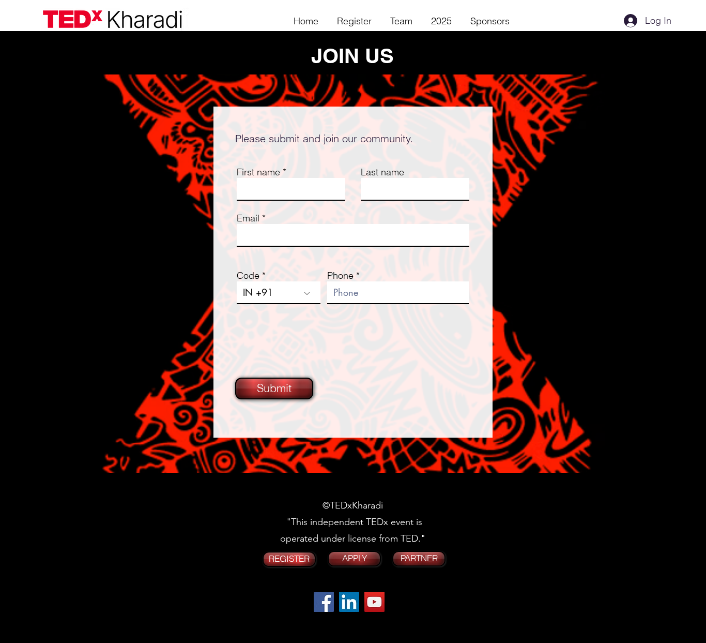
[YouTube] (374, 602)
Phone (340, 275)
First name (258, 172)
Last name (382, 172)
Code (248, 275)
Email (248, 218)
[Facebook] (324, 602)
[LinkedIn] (349, 602)
